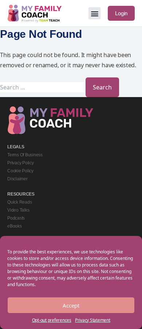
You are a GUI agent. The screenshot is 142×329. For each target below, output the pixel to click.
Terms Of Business (25, 154)
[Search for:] (43, 87)
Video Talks (18, 210)
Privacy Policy (20, 162)
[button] (94, 13)
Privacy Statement (92, 320)
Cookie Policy (20, 170)
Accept (71, 305)
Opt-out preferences (51, 320)
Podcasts (16, 218)
